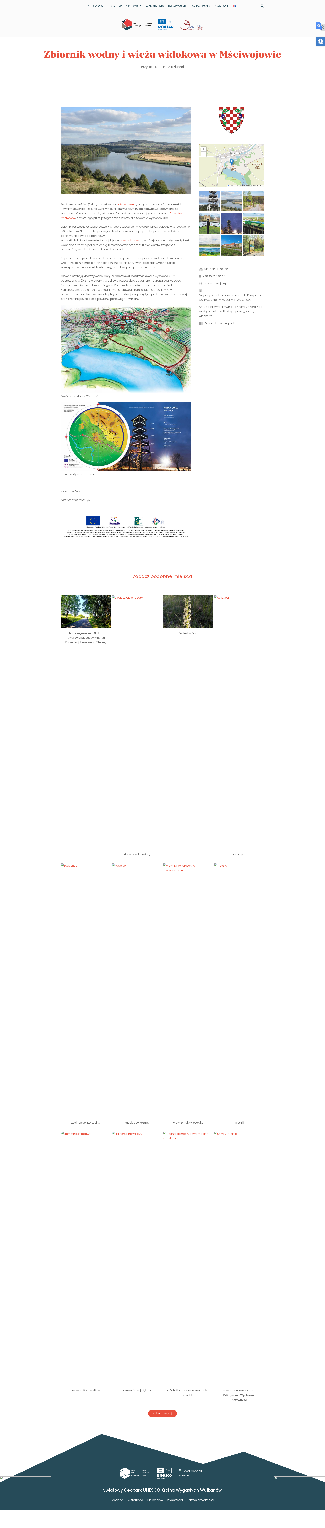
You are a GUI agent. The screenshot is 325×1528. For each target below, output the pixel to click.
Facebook (117, 1500)
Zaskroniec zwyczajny (85, 1123)
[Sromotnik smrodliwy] (86, 1259)
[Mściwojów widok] (231, 201)
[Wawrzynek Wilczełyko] (188, 990)
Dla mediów (155, 1500)
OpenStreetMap (245, 185)
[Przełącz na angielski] (235, 6)
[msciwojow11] (231, 245)
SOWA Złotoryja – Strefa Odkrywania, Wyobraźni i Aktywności (239, 1395)
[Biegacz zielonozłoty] (137, 722)
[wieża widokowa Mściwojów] (209, 201)
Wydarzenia (175, 1500)
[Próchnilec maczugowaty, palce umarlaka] (188, 1259)
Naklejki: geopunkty (232, 311)
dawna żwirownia (131, 240)
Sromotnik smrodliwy (86, 1390)
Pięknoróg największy (137, 1390)
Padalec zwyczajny (136, 1123)
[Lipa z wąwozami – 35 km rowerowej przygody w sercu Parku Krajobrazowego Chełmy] (86, 611)
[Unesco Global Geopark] (164, 1473)
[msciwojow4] (209, 245)
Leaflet (232, 185)
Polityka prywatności (200, 1500)
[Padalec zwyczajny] (137, 990)
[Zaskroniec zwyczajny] (86, 990)
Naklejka (213, 311)
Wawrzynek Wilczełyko (188, 1123)
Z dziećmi (176, 67)
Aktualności (135, 1500)
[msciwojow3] (253, 223)
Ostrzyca (239, 854)
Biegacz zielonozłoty (137, 854)
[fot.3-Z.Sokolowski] (231, 223)
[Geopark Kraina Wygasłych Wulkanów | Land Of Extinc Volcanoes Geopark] (137, 24)
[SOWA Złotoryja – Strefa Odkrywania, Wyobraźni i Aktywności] (239, 1259)
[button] (320, 41)
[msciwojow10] (253, 245)
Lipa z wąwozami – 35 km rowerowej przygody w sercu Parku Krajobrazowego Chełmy (85, 637)
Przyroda (148, 67)
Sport (162, 67)
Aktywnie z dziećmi (233, 307)
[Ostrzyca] (239, 722)
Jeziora (251, 307)
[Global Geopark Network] (192, 1473)
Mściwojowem (127, 204)
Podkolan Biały (188, 633)
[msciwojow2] (209, 223)
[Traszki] (239, 990)
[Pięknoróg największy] (137, 1259)
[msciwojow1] (253, 201)
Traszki (239, 1123)
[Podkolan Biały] (188, 611)
